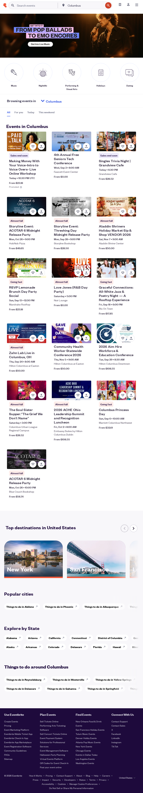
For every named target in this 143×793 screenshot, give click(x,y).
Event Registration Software (17, 746)
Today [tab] (30, 112)
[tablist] (31, 113)
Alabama (11, 638)
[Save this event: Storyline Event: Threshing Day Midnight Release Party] (77, 211)
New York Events (84, 746)
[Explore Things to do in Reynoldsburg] (45, 679)
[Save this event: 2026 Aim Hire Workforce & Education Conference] (122, 338)
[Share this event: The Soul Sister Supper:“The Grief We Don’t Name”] (41, 395)
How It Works (35, 775)
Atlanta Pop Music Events (88, 742)
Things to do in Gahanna (61, 688)
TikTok (114, 746)
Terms (92, 779)
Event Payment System (51, 738)
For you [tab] (18, 112)
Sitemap (8, 759)
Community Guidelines (15, 750)
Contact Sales (118, 725)
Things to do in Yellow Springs (113, 679)
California (55, 638)
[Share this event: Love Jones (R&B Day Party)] (86, 272)
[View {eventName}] (26, 141)
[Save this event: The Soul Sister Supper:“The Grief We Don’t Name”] (32, 395)
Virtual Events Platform (51, 759)
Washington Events (85, 763)
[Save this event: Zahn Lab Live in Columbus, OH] (32, 338)
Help (96, 775)
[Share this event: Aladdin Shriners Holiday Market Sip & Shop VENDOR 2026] (131, 211)
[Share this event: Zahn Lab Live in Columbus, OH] (41, 338)
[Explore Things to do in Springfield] (122, 688)
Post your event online (51, 767)
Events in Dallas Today (86, 754)
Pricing (7, 725)
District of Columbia (110, 638)
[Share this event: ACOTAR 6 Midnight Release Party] (41, 464)
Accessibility (48, 784)
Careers (106, 775)
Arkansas (31, 647)
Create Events (11, 721)
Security (56, 779)
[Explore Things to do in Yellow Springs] (135, 679)
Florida (97, 647)
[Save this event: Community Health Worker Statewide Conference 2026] (77, 338)
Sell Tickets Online (49, 721)
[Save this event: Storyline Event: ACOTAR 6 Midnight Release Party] (32, 211)
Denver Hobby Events (86, 738)
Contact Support (119, 721)
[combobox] (85, 5)
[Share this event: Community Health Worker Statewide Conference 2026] (86, 338)
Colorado (53, 647)
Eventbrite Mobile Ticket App (18, 734)
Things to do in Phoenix (59, 606)
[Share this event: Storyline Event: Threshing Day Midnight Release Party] (86, 211)
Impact (45, 779)
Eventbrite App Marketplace (18, 742)
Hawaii (117, 647)
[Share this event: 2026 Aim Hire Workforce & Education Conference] (131, 338)
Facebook (116, 734)
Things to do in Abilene (20, 606)
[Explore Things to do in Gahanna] (80, 688)
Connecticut (79, 638)
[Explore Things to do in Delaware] (39, 688)
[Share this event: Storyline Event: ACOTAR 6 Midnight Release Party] (41, 211)
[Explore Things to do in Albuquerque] (122, 606)
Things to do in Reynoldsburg (23, 679)
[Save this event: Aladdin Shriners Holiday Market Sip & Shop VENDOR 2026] (122, 211)
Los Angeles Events (85, 759)
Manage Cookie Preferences (83, 784)
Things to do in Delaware (21, 688)
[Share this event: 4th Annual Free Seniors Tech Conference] (86, 146)
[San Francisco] (96, 575)
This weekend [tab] (47, 112)
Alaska (10, 647)
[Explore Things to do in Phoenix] (77, 606)
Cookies (62, 784)
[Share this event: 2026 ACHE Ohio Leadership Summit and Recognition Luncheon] (86, 395)
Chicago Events (83, 750)
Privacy (102, 779)
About (79, 775)
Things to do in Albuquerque (101, 606)
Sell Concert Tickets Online (53, 734)
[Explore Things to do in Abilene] (37, 606)
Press (35, 779)
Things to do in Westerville (68, 679)
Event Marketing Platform (16, 729)
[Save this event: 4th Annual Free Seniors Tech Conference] (77, 146)
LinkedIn (115, 738)
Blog (88, 775)
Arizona (32, 638)
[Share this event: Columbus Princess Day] (131, 395)
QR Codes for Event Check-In (54, 763)
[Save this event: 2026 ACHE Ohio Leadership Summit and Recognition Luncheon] (77, 395)
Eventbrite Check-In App (16, 738)
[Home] (5, 5)
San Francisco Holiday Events (90, 729)
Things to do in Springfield (103, 688)
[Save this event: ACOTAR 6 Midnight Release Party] (32, 464)
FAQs (7, 754)
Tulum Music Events (85, 734)
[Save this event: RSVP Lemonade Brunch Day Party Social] (32, 272)
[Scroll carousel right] (133, 528)
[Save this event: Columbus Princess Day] (122, 395)
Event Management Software (54, 750)
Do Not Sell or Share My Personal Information (71, 788)
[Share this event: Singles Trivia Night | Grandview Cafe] (131, 146)
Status (82, 779)
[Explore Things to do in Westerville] (88, 679)
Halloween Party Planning (52, 754)
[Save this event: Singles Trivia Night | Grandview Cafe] (122, 146)
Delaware (76, 647)
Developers (70, 779)
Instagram (116, 742)
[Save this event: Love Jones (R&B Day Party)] (77, 272)
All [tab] (8, 112)
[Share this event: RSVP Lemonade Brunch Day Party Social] (41, 272)
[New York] (33, 575)
